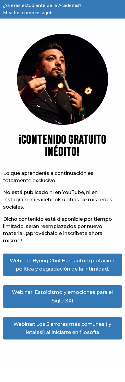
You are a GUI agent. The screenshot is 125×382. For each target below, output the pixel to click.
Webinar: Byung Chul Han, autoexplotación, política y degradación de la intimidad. (62, 265)
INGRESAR (104, 9)
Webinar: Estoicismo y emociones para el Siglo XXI (62, 296)
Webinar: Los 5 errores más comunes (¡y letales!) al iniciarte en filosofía (62, 328)
